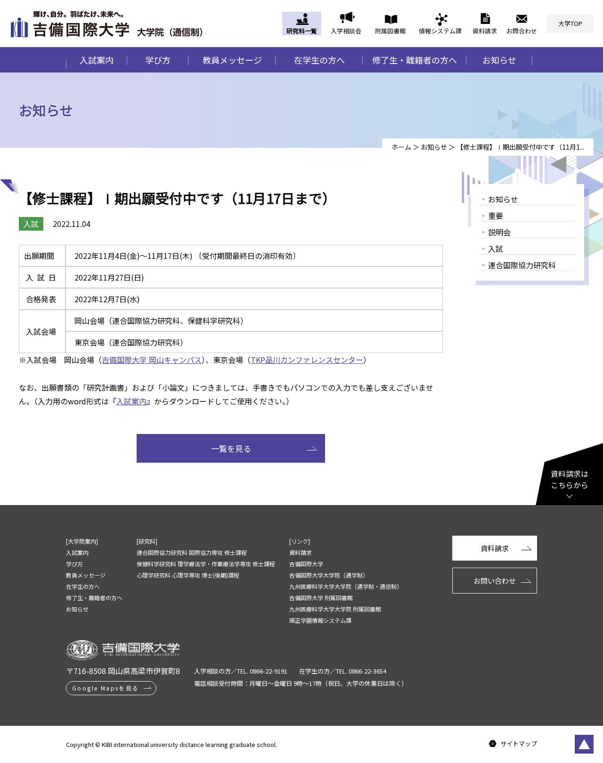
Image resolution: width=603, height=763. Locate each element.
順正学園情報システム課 (320, 620)
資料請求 (485, 30)
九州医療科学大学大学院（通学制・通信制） (345, 586)
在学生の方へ (319, 60)
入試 (495, 248)
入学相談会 (346, 30)
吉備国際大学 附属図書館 (321, 598)
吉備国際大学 (306, 564)
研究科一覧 (301, 30)
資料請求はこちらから (569, 479)
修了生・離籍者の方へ (414, 60)
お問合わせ (521, 30)
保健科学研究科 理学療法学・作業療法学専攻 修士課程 (206, 564)
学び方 (158, 60)
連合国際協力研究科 (522, 265)
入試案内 (97, 60)
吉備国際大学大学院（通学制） (328, 575)
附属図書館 (390, 30)
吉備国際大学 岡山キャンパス (152, 359)
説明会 (499, 232)
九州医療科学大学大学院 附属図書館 (335, 609)
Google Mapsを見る (105, 688)
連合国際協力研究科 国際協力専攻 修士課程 (192, 552)
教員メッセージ (232, 60)
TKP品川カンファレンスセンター (307, 359)
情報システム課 (440, 30)
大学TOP (570, 23)
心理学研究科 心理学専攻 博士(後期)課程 (188, 575)
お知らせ (499, 60)
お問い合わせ (494, 581)
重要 (495, 215)
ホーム (401, 147)
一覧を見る (231, 448)
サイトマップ (518, 744)
